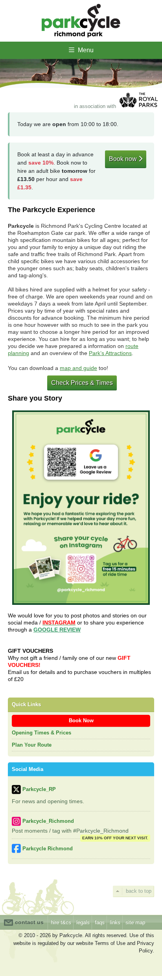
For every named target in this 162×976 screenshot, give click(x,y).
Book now (123, 159)
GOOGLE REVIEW (57, 629)
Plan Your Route (32, 745)
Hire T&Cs (61, 922)
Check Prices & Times (82, 382)
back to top (138, 891)
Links (115, 922)
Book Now (81, 720)
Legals (83, 922)
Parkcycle (81, 21)
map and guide (78, 368)
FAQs (100, 922)
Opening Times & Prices (41, 733)
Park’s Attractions (110, 353)
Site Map (135, 922)
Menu (85, 50)
